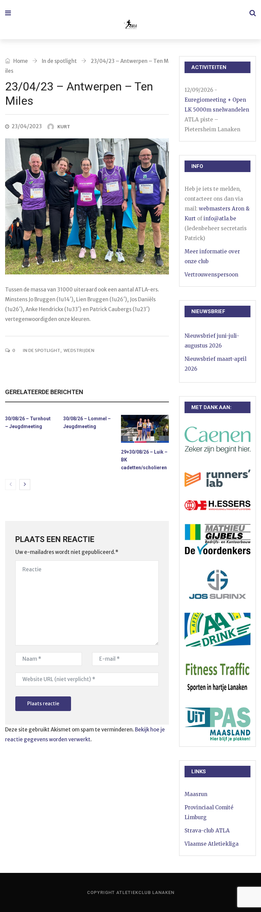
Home (20, 61)
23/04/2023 (27, 126)
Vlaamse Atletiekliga (212, 844)
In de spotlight (59, 61)
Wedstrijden (79, 350)
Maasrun (196, 794)
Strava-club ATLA (207, 830)
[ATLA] (130, 25)
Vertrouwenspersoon (211, 274)
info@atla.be (220, 218)
